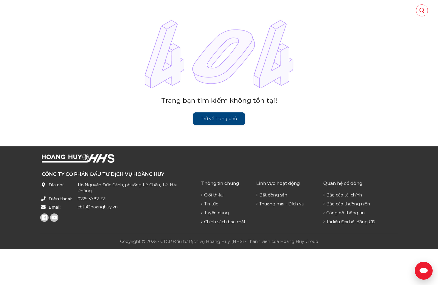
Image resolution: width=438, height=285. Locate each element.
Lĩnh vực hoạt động (186, 10)
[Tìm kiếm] (422, 10)
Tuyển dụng (216, 213)
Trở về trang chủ (219, 118)
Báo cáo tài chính (344, 195)
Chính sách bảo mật (225, 221)
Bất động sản (273, 195)
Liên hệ (368, 10)
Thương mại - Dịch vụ (281, 204)
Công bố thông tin (345, 213)
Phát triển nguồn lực (324, 10)
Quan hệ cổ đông (240, 10)
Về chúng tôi (137, 10)
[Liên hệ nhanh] (424, 271)
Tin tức (279, 10)
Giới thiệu (213, 195)
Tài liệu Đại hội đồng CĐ (350, 221)
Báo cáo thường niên (348, 204)
